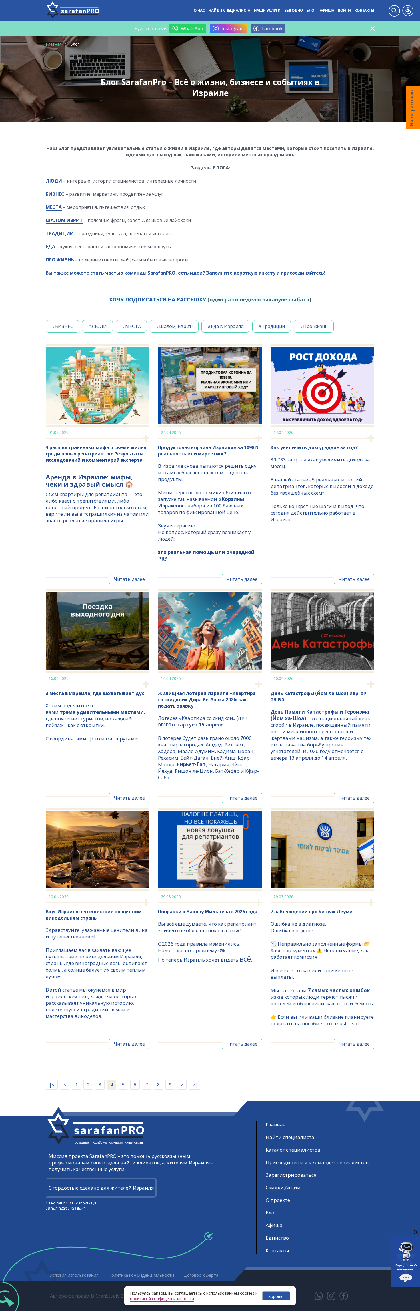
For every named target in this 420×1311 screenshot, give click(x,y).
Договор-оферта (201, 1275)
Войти (344, 11)
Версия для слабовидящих (407, 10)
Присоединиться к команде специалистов (317, 1162)
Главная (54, 44)
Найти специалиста (290, 1137)
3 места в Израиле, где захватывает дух (95, 693)
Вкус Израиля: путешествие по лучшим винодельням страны (94, 914)
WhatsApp (192, 28)
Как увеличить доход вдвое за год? (314, 447)
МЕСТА (54, 207)
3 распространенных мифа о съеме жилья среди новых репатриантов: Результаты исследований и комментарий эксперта (96, 453)
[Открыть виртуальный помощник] (405, 1283)
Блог (311, 11)
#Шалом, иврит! (174, 326)
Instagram (232, 28)
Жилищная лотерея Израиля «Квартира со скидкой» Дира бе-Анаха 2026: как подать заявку (207, 699)
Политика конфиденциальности (141, 1275)
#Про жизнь (314, 326)
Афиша (327, 11)
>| (194, 1085)
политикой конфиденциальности (162, 1298)
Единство (277, 1237)
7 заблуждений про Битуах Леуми (312, 911)
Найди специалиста (229, 11)
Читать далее (129, 579)
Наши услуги (267, 11)
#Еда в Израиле (225, 326)
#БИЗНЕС (62, 326)
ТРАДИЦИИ (60, 233)
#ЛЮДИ (97, 326)
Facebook (272, 28)
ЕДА (50, 246)
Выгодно (293, 11)
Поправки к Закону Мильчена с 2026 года (207, 911)
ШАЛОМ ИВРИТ (64, 220)
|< (51, 1085)
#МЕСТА (131, 326)
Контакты (364, 11)
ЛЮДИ (54, 181)
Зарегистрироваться (291, 1175)
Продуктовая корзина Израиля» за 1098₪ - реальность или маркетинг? (209, 450)
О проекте (278, 1200)
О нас (199, 11)
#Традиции (271, 326)
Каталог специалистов (293, 1149)
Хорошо (276, 1296)
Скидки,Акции (283, 1187)
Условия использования (74, 1275)
